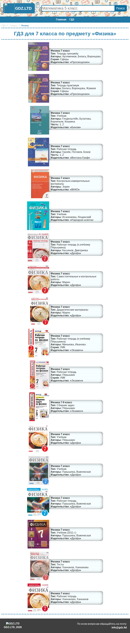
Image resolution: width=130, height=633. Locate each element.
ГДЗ (71, 19)
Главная (61, 19)
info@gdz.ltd (119, 627)
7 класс (13, 25)
